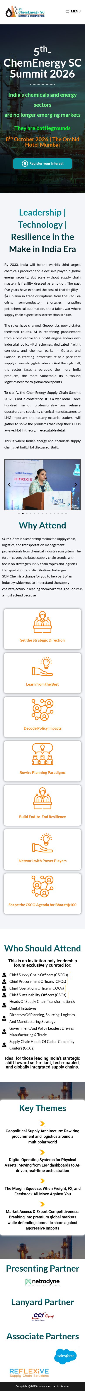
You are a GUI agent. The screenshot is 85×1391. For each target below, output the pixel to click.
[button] (9, 484)
